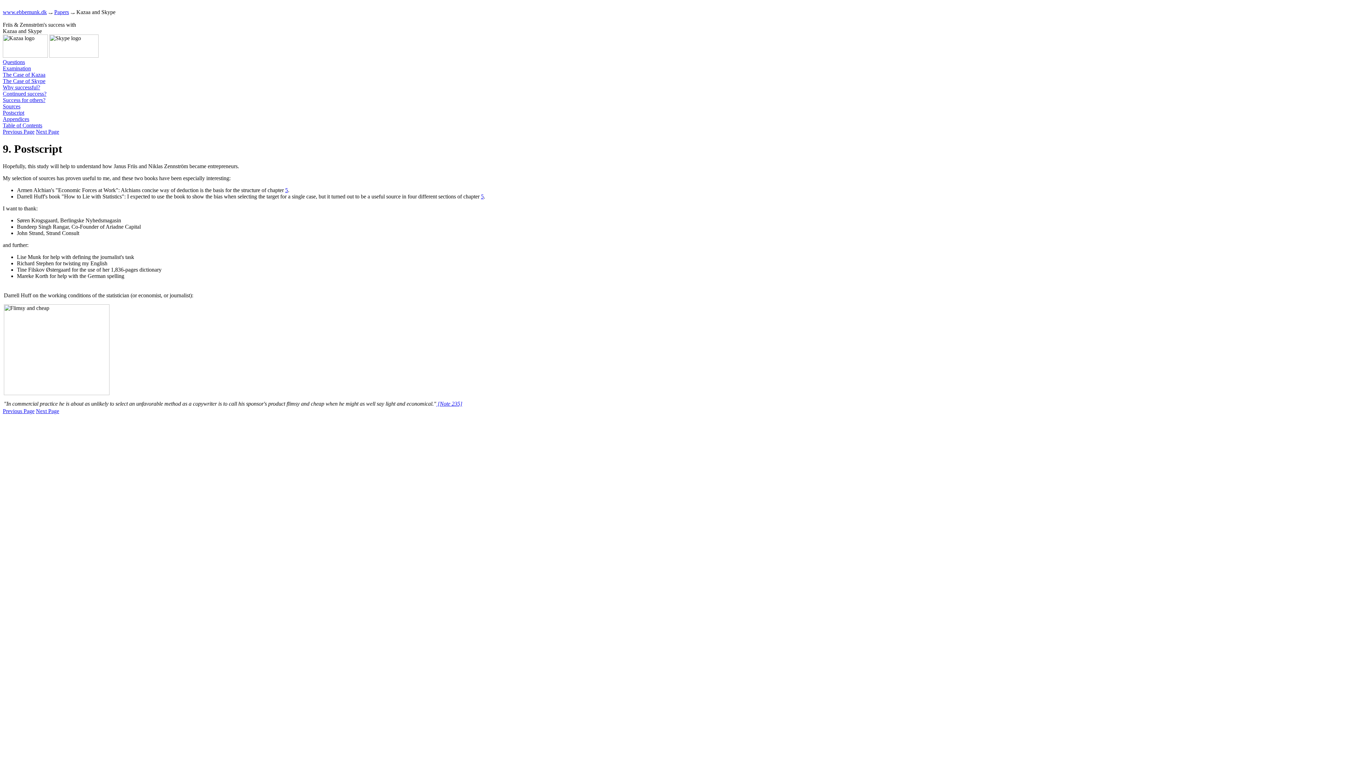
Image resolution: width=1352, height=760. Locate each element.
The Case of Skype (24, 81)
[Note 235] (449, 404)
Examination (17, 68)
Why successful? (21, 87)
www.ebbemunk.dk (25, 12)
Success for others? (24, 100)
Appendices (16, 119)
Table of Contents (22, 125)
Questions (14, 62)
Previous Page (19, 132)
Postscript (13, 113)
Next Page (47, 132)
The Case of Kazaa (24, 75)
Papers (61, 12)
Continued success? (24, 94)
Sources (11, 106)
